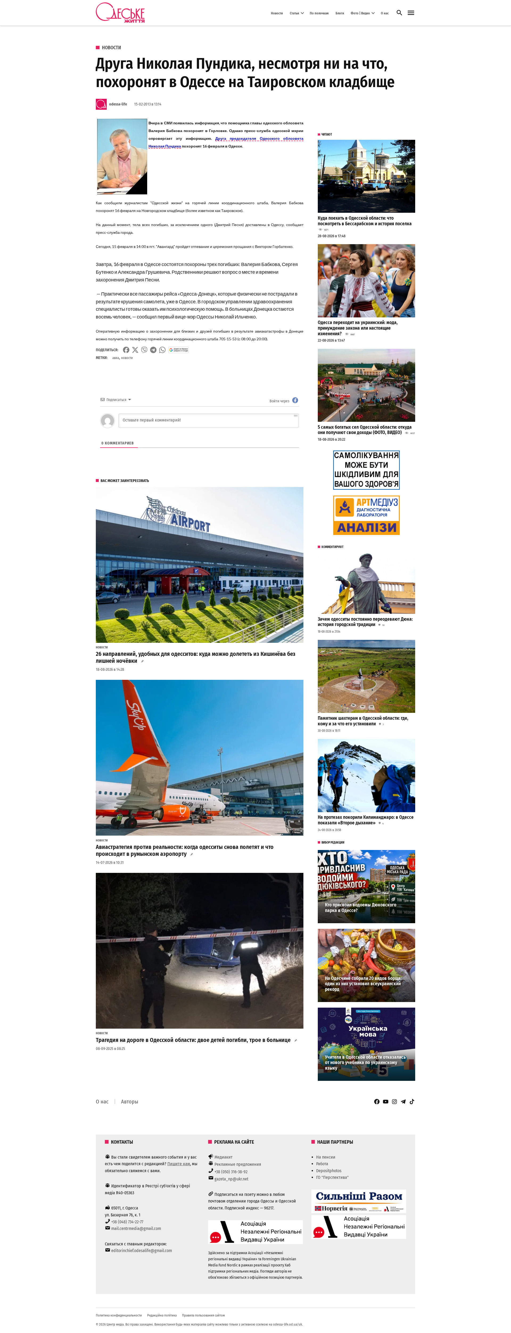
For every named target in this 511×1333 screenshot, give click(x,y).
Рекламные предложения (238, 1164)
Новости (277, 13)
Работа (322, 1163)
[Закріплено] (411, 13)
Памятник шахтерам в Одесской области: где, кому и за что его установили (363, 721)
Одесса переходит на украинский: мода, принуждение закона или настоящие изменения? (358, 328)
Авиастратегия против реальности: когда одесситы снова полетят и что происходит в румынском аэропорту (185, 850)
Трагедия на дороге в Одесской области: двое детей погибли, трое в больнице (193, 1040)
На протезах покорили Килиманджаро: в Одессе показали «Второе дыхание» (366, 820)
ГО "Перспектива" (332, 1177)
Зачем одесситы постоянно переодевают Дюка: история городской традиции (365, 622)
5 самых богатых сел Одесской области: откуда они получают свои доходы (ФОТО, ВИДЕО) (365, 430)
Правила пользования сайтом (203, 1315)
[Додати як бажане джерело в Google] (178, 350)
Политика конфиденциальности (119, 1315)
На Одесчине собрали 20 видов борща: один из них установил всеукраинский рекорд (363, 984)
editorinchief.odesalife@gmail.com (141, 1250)
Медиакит (224, 1157)
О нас (385, 13)
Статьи (294, 13)
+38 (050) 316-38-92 (231, 1171)
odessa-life (118, 104)
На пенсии (325, 1157)
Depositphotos (328, 1170)
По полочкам (319, 13)
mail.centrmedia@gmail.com (136, 1228)
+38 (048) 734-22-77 (127, 1221)
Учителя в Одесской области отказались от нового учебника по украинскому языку (365, 1062)
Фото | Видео (360, 13)
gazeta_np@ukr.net (231, 1178)
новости (127, 358)
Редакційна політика (162, 1315)
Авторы (129, 1101)
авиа (115, 358)
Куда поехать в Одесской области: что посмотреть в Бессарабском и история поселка (365, 221)
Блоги (340, 13)
